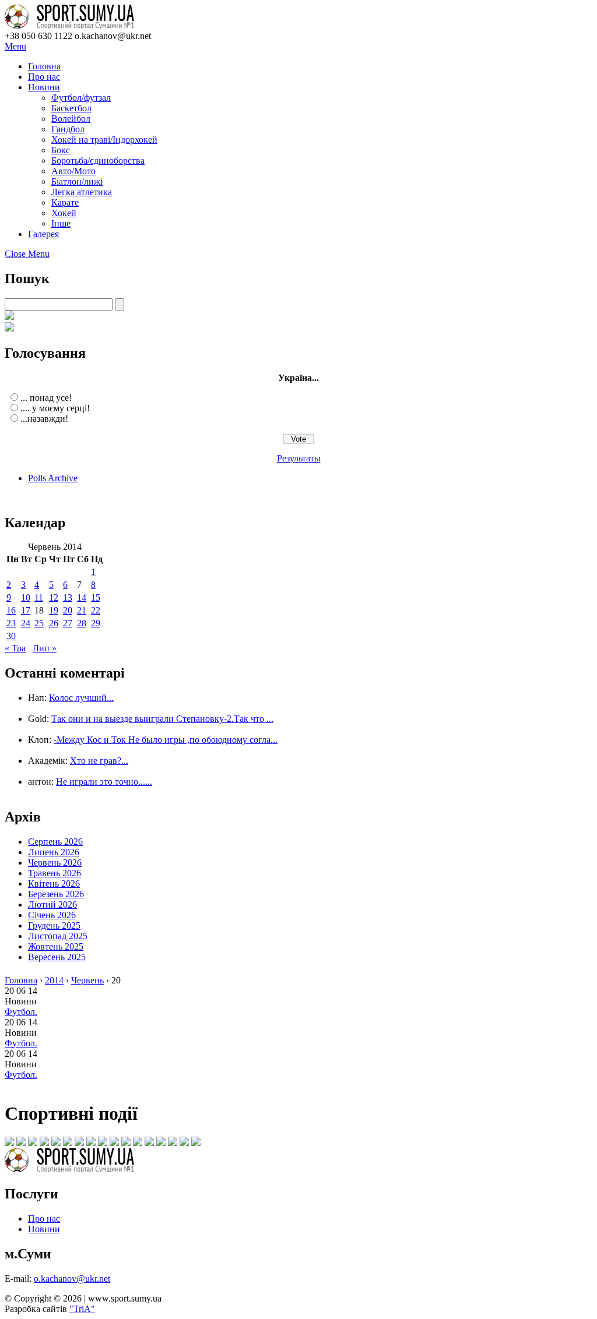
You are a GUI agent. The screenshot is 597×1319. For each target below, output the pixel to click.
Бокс (60, 150)
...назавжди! (44, 419)
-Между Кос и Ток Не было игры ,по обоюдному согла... (166, 740)
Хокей (63, 213)
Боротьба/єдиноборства (98, 160)
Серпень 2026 (55, 842)
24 (25, 623)
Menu (15, 46)
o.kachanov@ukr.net (72, 1278)
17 (25, 610)
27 (67, 623)
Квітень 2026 (54, 883)
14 (81, 597)
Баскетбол (71, 108)
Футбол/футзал (81, 98)
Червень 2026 (55, 862)
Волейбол (70, 119)
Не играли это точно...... (104, 782)
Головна (44, 66)
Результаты (299, 458)
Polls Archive (53, 478)
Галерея (43, 234)
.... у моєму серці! (55, 408)
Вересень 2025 (57, 957)
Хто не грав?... (99, 761)
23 (11, 623)
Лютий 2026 (52, 904)
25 (39, 623)
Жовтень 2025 (55, 946)
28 (81, 623)
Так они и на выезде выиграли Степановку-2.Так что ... (162, 719)
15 (95, 597)
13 (67, 597)
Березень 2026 (56, 894)
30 (11, 636)
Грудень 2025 (54, 925)
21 (81, 610)
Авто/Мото (73, 171)
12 (53, 597)
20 (67, 610)
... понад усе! (46, 398)
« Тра (15, 648)
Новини (44, 87)
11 (38, 597)
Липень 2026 (53, 852)
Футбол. (21, 1012)
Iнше (61, 223)
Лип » (45, 648)
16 (11, 610)
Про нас (44, 77)
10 (25, 597)
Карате (65, 202)
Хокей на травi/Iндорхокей (104, 139)
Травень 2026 (54, 873)
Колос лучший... (81, 698)
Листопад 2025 (57, 936)
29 (95, 623)
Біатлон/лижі (77, 181)
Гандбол (68, 129)
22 (95, 610)
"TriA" (82, 1309)
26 (53, 623)
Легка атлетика (81, 192)
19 (53, 610)
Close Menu (27, 254)
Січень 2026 (52, 915)
